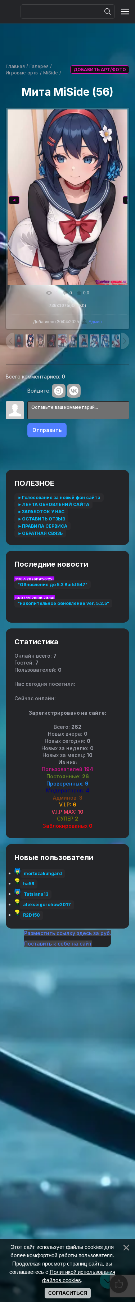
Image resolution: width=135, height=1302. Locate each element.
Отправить (47, 430)
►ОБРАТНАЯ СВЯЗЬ (40, 533)
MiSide (50, 72)
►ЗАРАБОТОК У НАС (41, 511)
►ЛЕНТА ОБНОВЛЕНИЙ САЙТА (53, 504)
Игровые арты (22, 72)
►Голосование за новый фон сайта (59, 497)
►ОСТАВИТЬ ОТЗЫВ (41, 519)
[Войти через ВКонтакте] (74, 391)
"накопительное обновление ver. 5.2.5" (63, 603)
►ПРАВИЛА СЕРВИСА (42, 526)
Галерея (39, 66)
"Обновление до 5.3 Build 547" (52, 584)
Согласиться (67, 1293)
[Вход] (59, 391)
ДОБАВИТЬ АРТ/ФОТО (99, 69)
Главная (15, 66)
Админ (95, 321)
